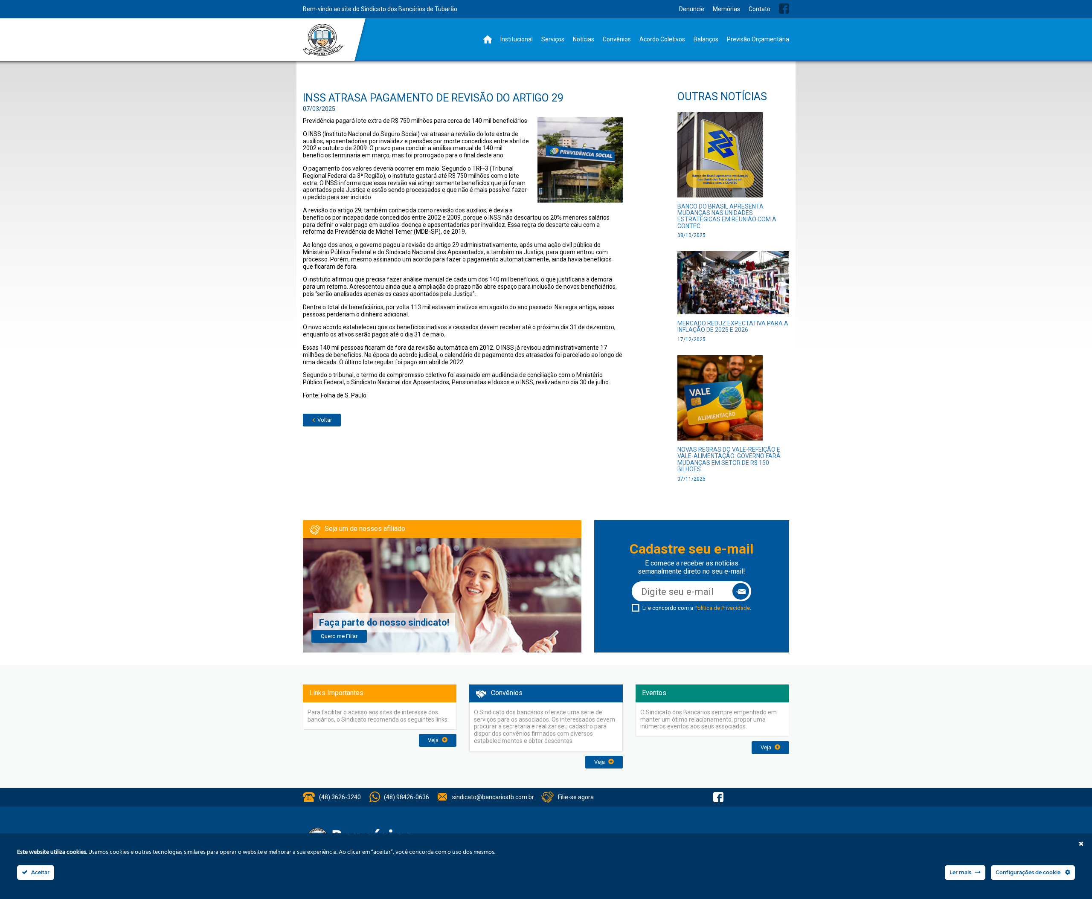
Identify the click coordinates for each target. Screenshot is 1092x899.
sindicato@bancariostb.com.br (493, 797)
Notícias (583, 39)
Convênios (617, 39)
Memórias (726, 9)
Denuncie (691, 9)
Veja (434, 740)
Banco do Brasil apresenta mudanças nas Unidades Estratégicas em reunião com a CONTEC (726, 216)
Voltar (324, 420)
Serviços (552, 39)
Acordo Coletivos (662, 39)
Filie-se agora (576, 797)
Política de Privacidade (722, 608)
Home (487, 39)
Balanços (706, 39)
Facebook (784, 8)
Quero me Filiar (339, 636)
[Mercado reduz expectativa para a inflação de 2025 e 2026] (733, 285)
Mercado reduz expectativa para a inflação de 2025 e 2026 (732, 326)
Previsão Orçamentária (758, 39)
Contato (759, 9)
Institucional (516, 39)
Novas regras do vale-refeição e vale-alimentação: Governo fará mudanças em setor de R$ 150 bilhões (729, 459)
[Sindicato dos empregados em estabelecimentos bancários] (323, 40)
